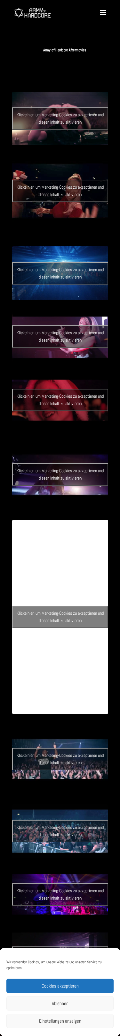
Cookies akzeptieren (60, 986)
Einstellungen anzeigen (60, 1021)
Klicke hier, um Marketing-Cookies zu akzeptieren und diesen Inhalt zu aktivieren (60, 118)
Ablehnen (60, 1003)
